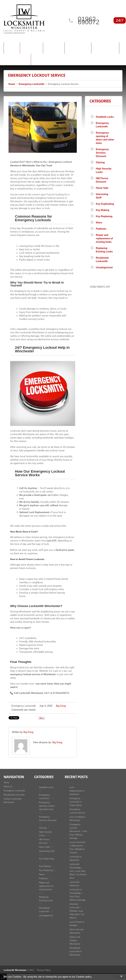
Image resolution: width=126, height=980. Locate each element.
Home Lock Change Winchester (75, 940)
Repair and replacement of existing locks (104, 238)
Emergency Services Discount (102, 152)
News (99, 222)
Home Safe (102, 187)
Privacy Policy (44, 970)
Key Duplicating (105, 203)
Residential (105, 47)
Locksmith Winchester (15, 970)
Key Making (102, 210)
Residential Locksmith (14, 795)
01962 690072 (88, 20)
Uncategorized (104, 267)
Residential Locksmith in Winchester (76, 951)
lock (34, 297)
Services (54, 47)
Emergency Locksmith (31, 84)
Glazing (100, 162)
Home (12, 47)
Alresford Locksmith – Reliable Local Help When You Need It (77, 911)
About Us (31, 47)
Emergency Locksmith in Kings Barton (76, 801)
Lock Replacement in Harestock (77, 790)
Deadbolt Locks (105, 116)
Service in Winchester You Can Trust (31, 165)
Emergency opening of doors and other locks (47, 806)
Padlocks (101, 228)
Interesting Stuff (46, 851)
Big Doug (61, 705)
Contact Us (17, 59)
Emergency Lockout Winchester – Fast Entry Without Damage (78, 831)
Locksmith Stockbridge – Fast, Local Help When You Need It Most (78, 871)
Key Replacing (104, 216)
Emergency (77, 47)
